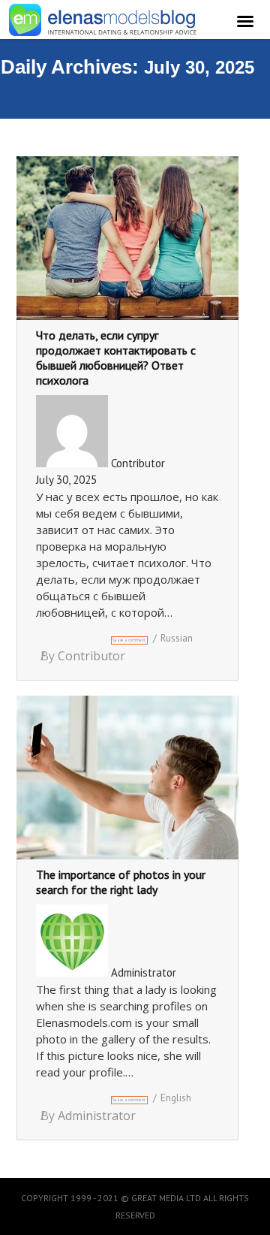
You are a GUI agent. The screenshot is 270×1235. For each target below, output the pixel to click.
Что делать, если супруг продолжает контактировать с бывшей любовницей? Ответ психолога (116, 358)
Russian (176, 638)
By (82, 656)
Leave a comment (129, 640)
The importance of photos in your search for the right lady (121, 882)
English (175, 1098)
